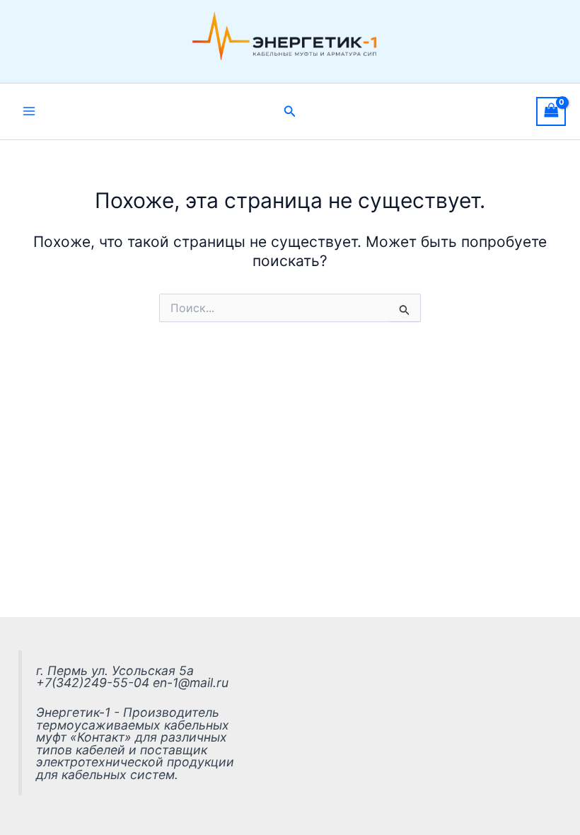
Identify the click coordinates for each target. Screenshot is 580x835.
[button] (290, 111)
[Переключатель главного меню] (29, 111)
